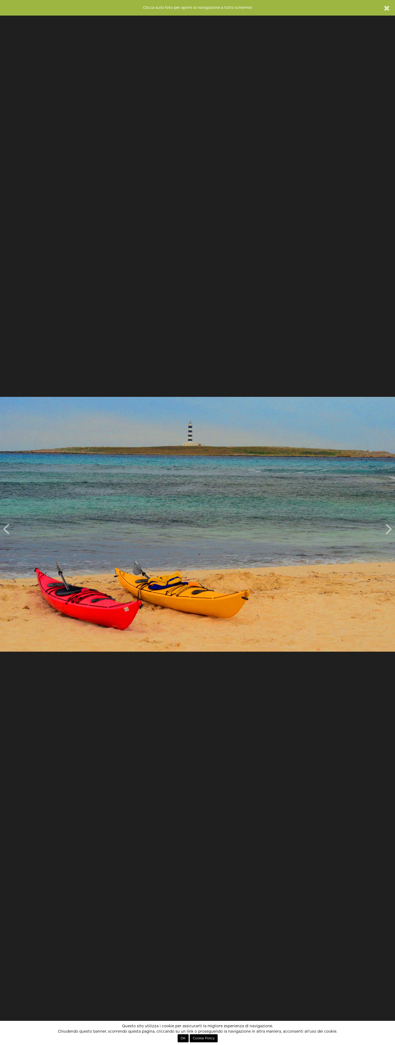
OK (183, 1038)
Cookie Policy (204, 1038)
